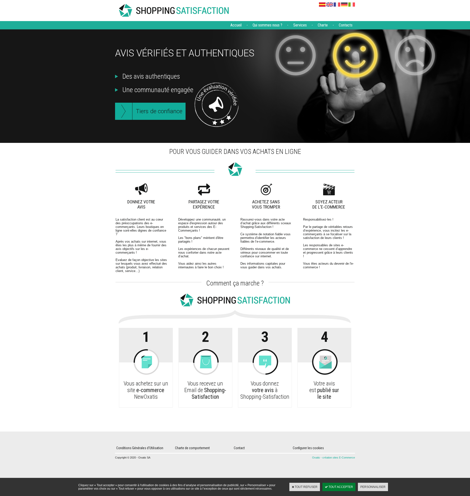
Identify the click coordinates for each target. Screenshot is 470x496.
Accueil (236, 25)
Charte (323, 25)
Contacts (345, 25)
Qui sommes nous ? (267, 25)
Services (300, 25)
